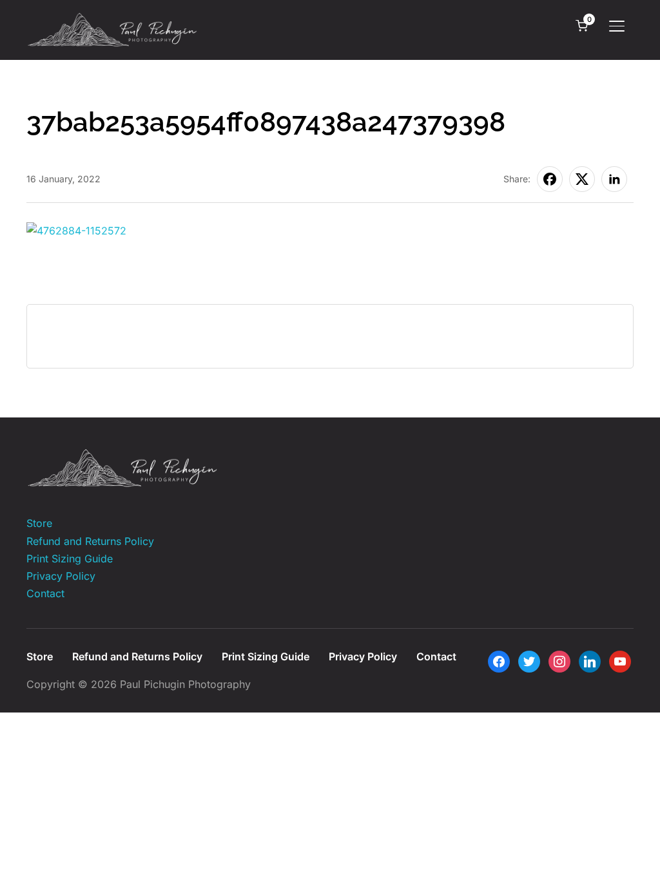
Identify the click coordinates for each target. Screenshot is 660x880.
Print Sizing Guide (69, 558)
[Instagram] (559, 661)
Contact (45, 593)
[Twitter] (529, 661)
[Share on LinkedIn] (614, 179)
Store (39, 523)
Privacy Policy (60, 575)
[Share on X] (582, 179)
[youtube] (620, 661)
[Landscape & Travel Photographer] (123, 456)
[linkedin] (590, 661)
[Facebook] (499, 661)
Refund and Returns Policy (90, 541)
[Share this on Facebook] (550, 179)
